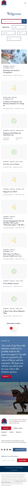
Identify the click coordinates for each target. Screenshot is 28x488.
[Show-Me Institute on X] (4, 450)
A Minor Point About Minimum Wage (14, 312)
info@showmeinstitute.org (21, 480)
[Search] (24, 21)
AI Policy (3, 435)
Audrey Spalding (9, 227)
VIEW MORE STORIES (13, 323)
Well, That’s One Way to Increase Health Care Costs (12, 255)
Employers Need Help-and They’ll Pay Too (12, 134)
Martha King (8, 286)
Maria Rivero (8, 75)
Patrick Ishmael (9, 108)
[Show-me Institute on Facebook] (2, 450)
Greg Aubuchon (9, 194)
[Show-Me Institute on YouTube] (10, 450)
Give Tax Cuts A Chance (11, 164)
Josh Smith (8, 316)
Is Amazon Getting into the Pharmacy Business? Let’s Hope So (13, 104)
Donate (5, 376)
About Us (18, 432)
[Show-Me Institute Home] (4, 3)
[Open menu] (25, 3)
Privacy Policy (14, 470)
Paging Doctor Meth (10, 192)
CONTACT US (19, 449)
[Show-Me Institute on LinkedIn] (7, 450)
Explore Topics (18, 428)
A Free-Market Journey (11, 283)
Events (11, 432)
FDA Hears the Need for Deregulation (11, 71)
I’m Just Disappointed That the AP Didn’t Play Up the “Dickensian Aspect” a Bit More (13, 223)
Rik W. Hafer (8, 167)
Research (4, 432)
